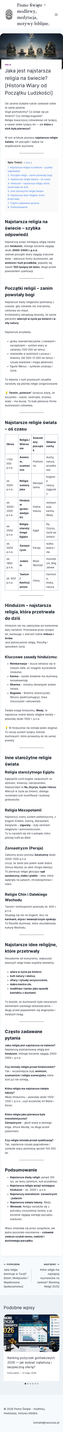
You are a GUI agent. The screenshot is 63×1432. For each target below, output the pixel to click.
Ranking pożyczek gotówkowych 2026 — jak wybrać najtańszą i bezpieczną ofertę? (31, 1362)
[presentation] (31, 1333)
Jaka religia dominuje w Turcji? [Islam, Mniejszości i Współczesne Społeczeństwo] (16, 1275)
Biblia (8, 65)
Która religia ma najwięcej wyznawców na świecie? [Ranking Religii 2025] (48, 1275)
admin (16, 1373)
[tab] (25, 1383)
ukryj (28, 162)
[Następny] (54, 1347)
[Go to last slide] (8, 1347)
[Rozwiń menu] (56, 14)
